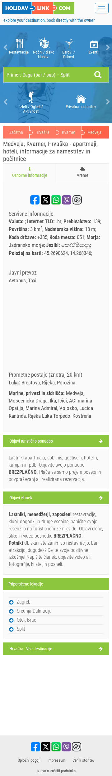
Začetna (16, 132)
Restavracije (19, 52)
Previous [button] (5, 47)
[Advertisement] (56, 330)
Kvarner (68, 132)
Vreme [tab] (82, 175)
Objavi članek (20, 497)
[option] (18, 47)
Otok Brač (26, 620)
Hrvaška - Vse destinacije (30, 648)
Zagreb (23, 602)
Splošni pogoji (29, 760)
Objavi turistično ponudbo (31, 441)
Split (21, 629)
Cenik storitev (83, 760)
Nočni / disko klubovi (43, 54)
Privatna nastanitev (81, 106)
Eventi (93, 52)
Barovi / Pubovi (68, 54)
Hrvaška (42, 132)
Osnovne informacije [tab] (29, 175)
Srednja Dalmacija (34, 611)
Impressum (56, 760)
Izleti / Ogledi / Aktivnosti (31, 109)
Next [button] (107, 47)
